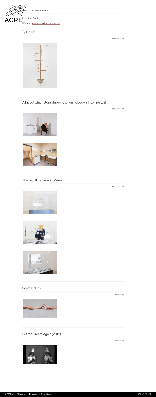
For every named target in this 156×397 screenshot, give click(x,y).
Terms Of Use (144, 394)
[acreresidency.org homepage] (15, 22)
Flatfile (26, 10)
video (122, 294)
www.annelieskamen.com (46, 23)
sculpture (120, 38)
